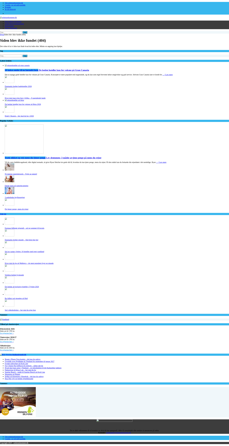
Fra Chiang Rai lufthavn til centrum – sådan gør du (24, 366)
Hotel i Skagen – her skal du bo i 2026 (19, 116)
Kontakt (8, 7)
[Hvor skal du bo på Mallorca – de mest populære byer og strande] (9, 259)
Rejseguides (9, 26)
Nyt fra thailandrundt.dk (16, 355)
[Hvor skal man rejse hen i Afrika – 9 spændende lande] (9, 94)
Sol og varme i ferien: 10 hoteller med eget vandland (24, 252)
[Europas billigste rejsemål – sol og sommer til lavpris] (9, 224)
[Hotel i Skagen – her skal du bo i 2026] (9, 112)
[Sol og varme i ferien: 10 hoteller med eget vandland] (9, 247)
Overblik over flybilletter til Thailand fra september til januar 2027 (29, 361)
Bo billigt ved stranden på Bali (16, 298)
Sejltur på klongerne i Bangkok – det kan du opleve (24, 376)
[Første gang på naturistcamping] (9, 182)
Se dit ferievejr (10, 9)
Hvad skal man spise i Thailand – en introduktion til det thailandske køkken (33, 368)
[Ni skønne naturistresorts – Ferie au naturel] (9, 170)
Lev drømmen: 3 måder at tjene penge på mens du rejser (53, 157)
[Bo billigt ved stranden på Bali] (9, 294)
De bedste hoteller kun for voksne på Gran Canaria (47, 70)
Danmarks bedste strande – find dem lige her (21, 240)
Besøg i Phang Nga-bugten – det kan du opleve (22, 359)
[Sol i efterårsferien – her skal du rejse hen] (9, 306)
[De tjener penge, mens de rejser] (9, 205)
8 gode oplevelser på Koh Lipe (16, 364)
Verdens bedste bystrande (14, 275)
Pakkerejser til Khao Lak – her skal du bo (20, 370)
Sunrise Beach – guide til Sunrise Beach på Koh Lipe (25, 372)
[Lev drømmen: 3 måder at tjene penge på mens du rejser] (24, 153)
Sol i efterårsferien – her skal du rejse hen (20, 310)
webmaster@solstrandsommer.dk (118, 433)
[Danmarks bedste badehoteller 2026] (9, 82)
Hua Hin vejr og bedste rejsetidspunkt (19, 379)
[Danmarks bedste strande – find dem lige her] (9, 236)
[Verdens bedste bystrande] (9, 271)
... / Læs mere (167, 75)
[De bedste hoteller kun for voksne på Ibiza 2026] (14, 100)
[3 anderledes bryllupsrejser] (9, 193)
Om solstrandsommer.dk (14, 3)
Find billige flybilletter (13, 22)
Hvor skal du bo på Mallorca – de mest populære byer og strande (29, 263)
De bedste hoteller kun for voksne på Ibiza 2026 (23, 104)
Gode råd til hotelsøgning (14, 24)
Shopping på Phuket (12, 374)
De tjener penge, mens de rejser (16, 209)
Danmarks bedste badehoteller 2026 (18, 86)
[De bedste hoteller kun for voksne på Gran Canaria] (17, 65)
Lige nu (3, 214)
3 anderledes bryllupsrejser (15, 197)
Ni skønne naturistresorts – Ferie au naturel (21, 174)
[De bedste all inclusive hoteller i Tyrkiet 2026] (9, 283)
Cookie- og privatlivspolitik (15, 5)
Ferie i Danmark (11, 28)
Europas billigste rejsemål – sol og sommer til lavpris (24, 228)
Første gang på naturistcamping (16, 186)
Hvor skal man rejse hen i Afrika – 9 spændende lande (25, 98)
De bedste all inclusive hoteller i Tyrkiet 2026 (22, 287)
